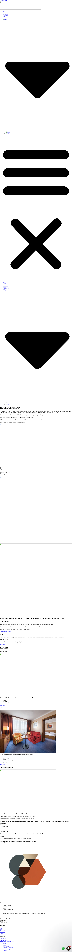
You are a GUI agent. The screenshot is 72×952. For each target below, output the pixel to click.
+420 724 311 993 (4, 940)
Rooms (4, 12)
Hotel (4, 11)
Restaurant (5, 14)
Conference (5, 15)
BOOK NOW (6, 18)
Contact (4, 16)
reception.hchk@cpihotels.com (7, 941)
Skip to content (3, 0)
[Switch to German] (8, 133)
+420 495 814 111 (4, 938)
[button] (36, 208)
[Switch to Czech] (8, 132)
